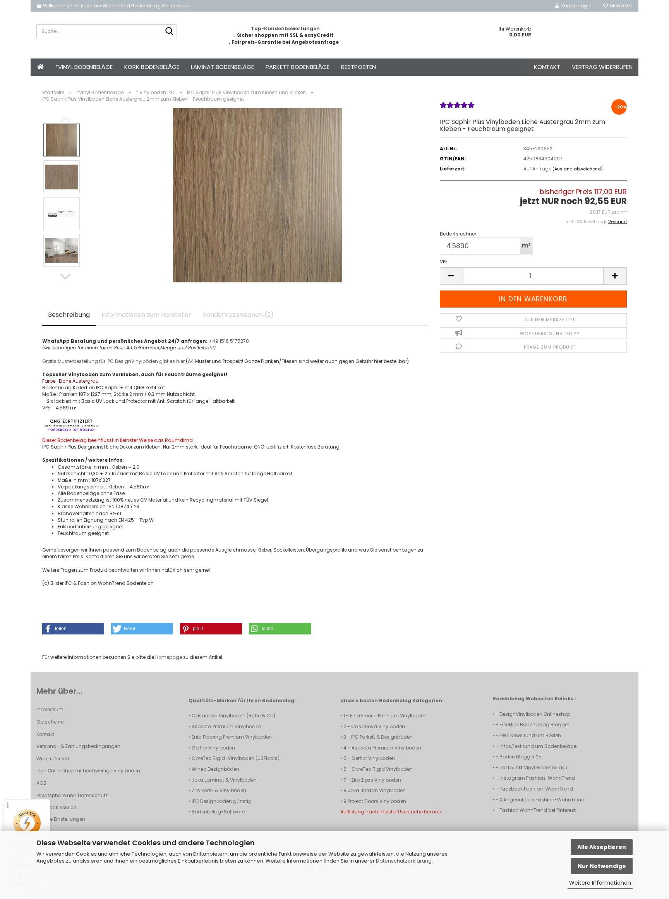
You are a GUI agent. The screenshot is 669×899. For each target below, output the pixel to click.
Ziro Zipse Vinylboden (376, 780)
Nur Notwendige (602, 866)
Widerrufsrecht (53, 758)
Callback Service (56, 807)
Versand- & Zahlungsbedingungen (78, 746)
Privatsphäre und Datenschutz (72, 795)
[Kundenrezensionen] (457, 108)
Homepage (168, 657)
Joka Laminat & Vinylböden (224, 780)
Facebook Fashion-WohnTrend (536, 789)
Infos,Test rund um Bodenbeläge (537, 746)
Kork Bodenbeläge (151, 67)
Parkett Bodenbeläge (297, 67)
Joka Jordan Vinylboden (377, 790)
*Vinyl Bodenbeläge (84, 67)
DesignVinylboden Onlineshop (534, 714)
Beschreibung (69, 314)
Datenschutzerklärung (404, 861)
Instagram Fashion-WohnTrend (537, 778)
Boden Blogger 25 (520, 756)
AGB (41, 783)
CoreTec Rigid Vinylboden (382, 769)
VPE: (444, 261)
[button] (65, 276)
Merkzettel (620, 5)
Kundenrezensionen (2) (238, 314)
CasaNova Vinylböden (378, 726)
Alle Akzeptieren (601, 847)
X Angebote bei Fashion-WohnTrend (542, 799)
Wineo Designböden (215, 769)
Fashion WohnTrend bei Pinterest (537, 810)
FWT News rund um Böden (530, 735)
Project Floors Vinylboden (377, 801)
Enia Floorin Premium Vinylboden (388, 715)
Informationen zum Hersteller (146, 314)
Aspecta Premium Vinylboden (226, 726)
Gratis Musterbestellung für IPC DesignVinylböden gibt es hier (113, 361)
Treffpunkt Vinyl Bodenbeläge (533, 767)
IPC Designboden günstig (222, 801)
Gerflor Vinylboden (213, 747)
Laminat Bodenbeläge (222, 67)
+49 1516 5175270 (229, 341)
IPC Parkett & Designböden (382, 737)
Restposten (358, 67)
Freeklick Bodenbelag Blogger (534, 724)
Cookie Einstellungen (60, 819)
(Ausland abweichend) (577, 169)
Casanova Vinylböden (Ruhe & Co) (233, 715)
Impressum (49, 709)
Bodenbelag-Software (218, 811)
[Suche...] (169, 32)
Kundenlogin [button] (575, 5)
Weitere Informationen (600, 883)
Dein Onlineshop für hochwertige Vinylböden (88, 770)
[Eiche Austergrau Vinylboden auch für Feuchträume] (257, 195)
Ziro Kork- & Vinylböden (219, 790)
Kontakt (547, 67)
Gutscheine (49, 722)
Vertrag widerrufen (602, 67)
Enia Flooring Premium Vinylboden (232, 737)
